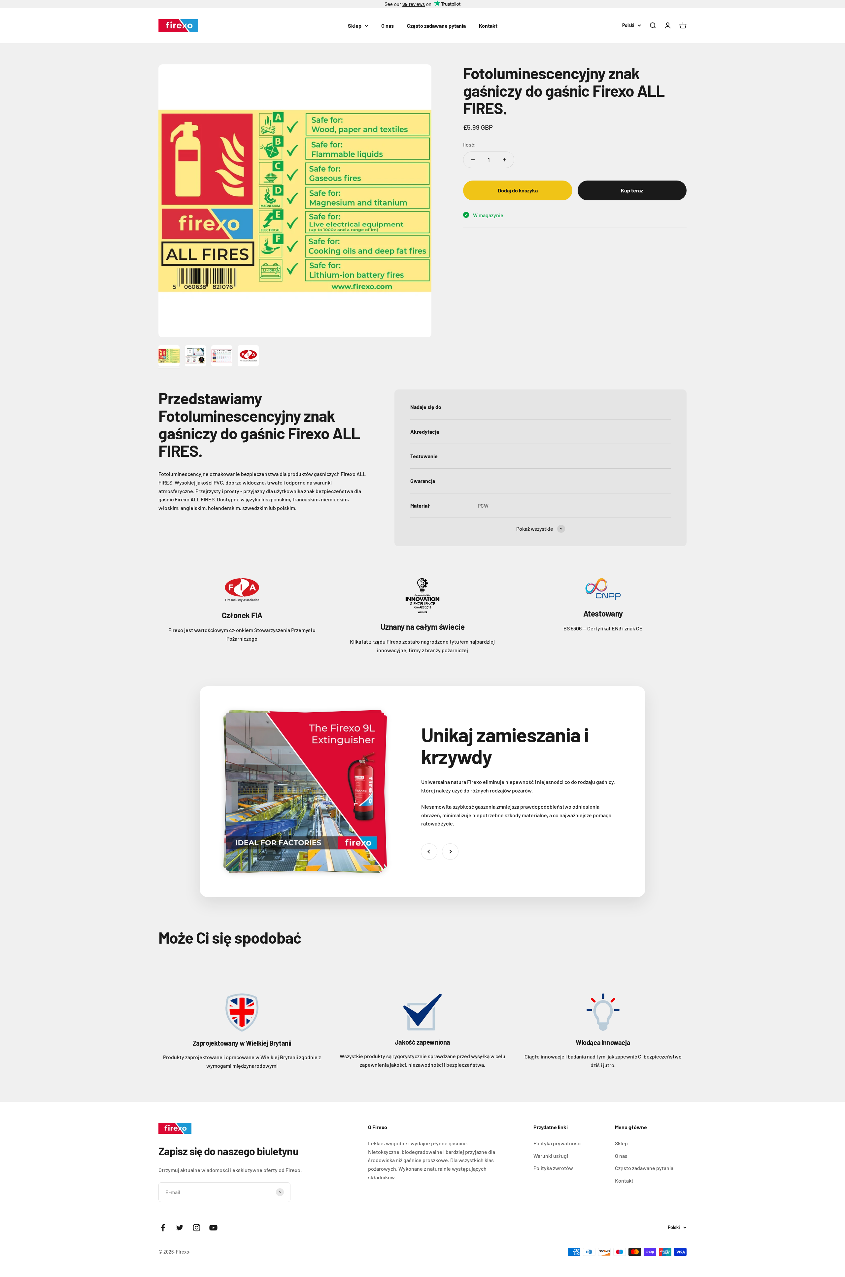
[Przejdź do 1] (169, 356)
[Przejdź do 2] (195, 356)
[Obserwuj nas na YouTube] (213, 1227)
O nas (387, 25)
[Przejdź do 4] (248, 356)
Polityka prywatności (557, 1143)
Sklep (354, 25)
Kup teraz (632, 190)
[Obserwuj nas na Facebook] (162, 1227)
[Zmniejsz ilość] (473, 160)
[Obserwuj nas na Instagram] (196, 1227)
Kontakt (488, 25)
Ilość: (469, 144)
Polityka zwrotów (553, 1168)
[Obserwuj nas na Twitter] (179, 1227)
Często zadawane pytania (436, 25)
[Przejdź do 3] (221, 356)
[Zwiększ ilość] (504, 160)
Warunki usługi (550, 1156)
